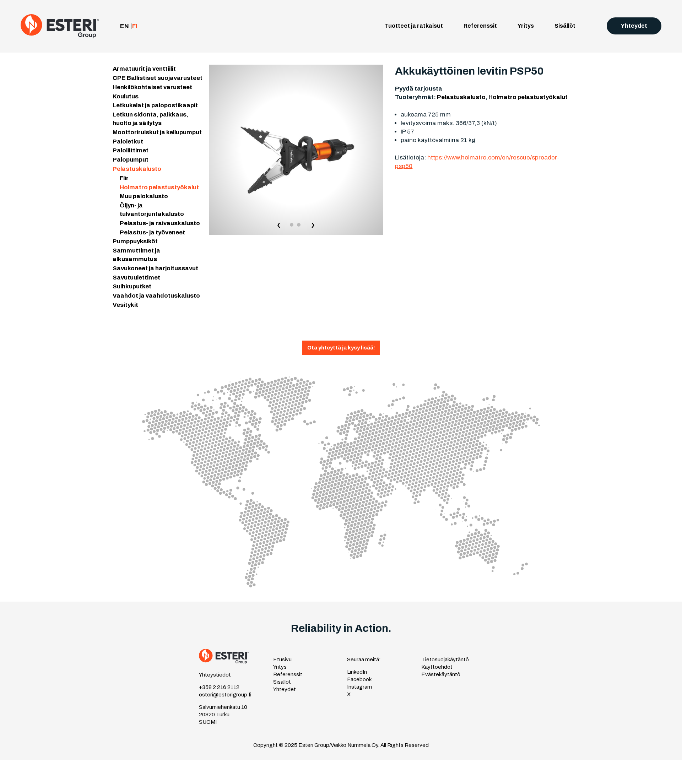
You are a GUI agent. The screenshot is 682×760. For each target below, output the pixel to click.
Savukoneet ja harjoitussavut (155, 268)
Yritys (526, 26)
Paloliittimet (130, 150)
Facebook (359, 679)
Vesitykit (125, 305)
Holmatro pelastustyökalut (159, 187)
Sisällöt (564, 26)
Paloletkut (128, 141)
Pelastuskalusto (137, 168)
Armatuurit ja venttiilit (144, 68)
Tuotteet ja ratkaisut (414, 26)
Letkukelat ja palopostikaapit (155, 105)
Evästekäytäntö (440, 674)
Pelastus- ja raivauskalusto (160, 223)
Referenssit (480, 26)
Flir (124, 178)
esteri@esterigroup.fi (225, 694)
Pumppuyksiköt (135, 241)
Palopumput (130, 159)
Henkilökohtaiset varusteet (152, 87)
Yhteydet (634, 26)
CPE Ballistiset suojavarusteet (157, 78)
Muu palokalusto (144, 196)
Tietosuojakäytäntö (445, 659)
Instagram (359, 687)
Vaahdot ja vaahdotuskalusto (156, 295)
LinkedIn (357, 672)
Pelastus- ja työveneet (152, 232)
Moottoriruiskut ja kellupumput (157, 132)
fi (134, 26)
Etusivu (282, 659)
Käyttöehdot (437, 667)
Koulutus (126, 96)
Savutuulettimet (136, 277)
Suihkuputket (132, 286)
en (124, 26)
